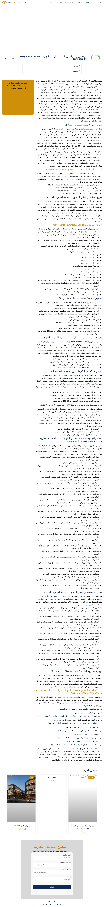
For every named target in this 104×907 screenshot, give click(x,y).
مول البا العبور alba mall (21, 826)
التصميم (75, 66)
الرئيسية (87, 2)
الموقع (75, 71)
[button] (52, 66)
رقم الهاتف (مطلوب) (65, 862)
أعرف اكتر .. (82, 831)
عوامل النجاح (58, 2)
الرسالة (69, 876)
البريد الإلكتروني (66, 869)
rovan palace (52, 777)
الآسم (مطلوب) (67, 855)
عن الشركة (79, 2)
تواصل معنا (49, 2)
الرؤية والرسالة (69, 2)
